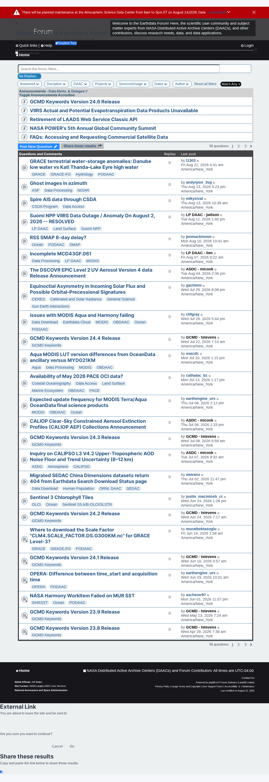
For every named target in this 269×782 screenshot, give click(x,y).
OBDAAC (121, 322)
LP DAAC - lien (199, 253)
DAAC (79, 84)
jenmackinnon (198, 237)
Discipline (55, 84)
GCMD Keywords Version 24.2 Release (75, 513)
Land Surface (64, 229)
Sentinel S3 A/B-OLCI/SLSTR (87, 504)
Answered (28, 84)
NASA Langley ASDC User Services (47, 686)
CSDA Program (45, 206)
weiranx (193, 474)
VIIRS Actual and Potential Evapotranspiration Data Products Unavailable (114, 110)
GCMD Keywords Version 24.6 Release (75, 102)
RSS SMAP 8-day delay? (58, 237)
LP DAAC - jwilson (202, 215)
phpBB (212, 682)
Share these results (80, 146)
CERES (38, 299)
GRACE (38, 174)
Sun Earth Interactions (50, 306)
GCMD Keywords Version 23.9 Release (75, 612)
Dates (159, 84)
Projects (101, 84)
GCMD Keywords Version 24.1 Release (74, 557)
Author (180, 84)
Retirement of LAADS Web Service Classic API (83, 119)
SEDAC (133, 488)
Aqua (36, 367)
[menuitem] (147, 671)
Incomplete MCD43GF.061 (60, 254)
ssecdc (192, 353)
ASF (35, 190)
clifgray (192, 314)
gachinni (194, 285)
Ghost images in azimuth (58, 183)
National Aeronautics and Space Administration (41, 690)
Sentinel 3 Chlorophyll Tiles (61, 497)
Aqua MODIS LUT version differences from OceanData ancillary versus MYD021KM (92, 357)
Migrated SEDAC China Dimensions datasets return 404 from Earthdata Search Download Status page (89, 478)
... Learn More (216, 12)
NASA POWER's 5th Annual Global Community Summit (93, 128)
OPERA (38, 587)
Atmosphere (58, 466)
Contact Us (248, 678)
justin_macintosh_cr (204, 496)
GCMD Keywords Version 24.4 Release (75, 338)
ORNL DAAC (110, 488)
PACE (95, 390)
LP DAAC (40, 229)
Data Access (73, 206)
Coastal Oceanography (51, 383)
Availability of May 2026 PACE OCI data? (76, 376)
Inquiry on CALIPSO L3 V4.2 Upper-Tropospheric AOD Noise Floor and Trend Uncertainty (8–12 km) (92, 456)
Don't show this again (29, 53)
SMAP (75, 245)
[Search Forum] (248, 67)
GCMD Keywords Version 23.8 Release (75, 628)
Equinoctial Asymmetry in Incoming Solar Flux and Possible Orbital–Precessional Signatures (87, 289)
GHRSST (40, 603)
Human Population (78, 488)
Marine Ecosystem (47, 390)
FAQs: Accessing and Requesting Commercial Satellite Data (99, 137)
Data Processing (58, 190)
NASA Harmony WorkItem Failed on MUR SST (82, 596)
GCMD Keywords (46, 345)
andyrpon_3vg (199, 182)
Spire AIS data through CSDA (63, 199)
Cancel (57, 746)
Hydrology (84, 174)
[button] (239, 146)
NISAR (83, 190)
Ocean (37, 245)
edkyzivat (194, 198)
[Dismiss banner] (254, 13)
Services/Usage (131, 84)
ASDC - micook (199, 269)
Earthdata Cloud (76, 322)
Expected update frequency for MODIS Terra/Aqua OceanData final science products (88, 402)
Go (72, 746)
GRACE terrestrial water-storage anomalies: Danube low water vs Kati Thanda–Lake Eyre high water (90, 164)
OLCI (36, 504)
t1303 (191, 160)
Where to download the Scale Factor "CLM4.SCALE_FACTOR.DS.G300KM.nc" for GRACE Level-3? (90, 535)
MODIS (92, 261)
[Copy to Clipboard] (1, 772)
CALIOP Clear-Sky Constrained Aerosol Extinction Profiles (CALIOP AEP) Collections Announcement (88, 424)
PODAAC (106, 174)
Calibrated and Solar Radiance (76, 299)
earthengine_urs (200, 398)
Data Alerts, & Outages (66, 91)
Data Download (45, 322)
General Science (121, 299)
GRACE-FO (61, 174)
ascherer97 (196, 595)
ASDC (37, 466)
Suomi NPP (91, 229)
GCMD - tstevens (201, 337)
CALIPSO (81, 466)
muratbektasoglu (201, 529)
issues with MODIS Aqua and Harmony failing (82, 315)
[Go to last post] (198, 160)
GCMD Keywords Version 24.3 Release (75, 437)
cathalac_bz (196, 375)
